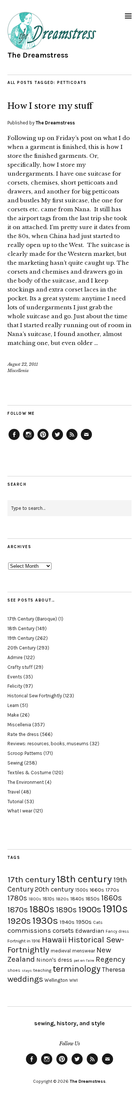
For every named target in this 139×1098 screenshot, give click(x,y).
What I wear (19, 811)
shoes (13, 970)
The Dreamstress (37, 55)
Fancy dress (117, 931)
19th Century (20, 638)
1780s (17, 897)
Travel (13, 792)
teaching (42, 970)
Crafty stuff (20, 667)
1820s (62, 899)
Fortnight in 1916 (23, 941)
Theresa (113, 969)
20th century (54, 889)
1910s (115, 908)
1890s (66, 909)
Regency (110, 959)
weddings (25, 979)
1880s (41, 909)
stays (27, 970)
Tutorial (15, 801)
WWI (73, 980)
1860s (111, 897)
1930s (45, 920)
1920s (19, 921)
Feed (71, 439)
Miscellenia (18, 370)
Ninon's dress (54, 960)
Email (86, 439)
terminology (76, 969)
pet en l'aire (84, 960)
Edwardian (89, 930)
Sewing (15, 763)
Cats (98, 922)
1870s (17, 909)
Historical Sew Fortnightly (34, 695)
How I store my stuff (50, 106)
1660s (97, 890)
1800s (35, 899)
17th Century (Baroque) (32, 619)
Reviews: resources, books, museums (48, 743)
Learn (13, 705)
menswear (83, 951)
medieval (61, 951)
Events (14, 677)
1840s (77, 899)
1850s (93, 899)
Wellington (56, 980)
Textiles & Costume (29, 772)
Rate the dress (23, 734)
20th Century (21, 648)
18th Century (20, 628)
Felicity (14, 686)
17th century (31, 879)
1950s (84, 921)
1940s (67, 922)
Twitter (57, 439)
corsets (63, 930)
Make (13, 715)
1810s (48, 899)
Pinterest (43, 439)
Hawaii (54, 940)
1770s (112, 890)
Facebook (14, 439)
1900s (89, 909)
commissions (29, 930)
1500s (81, 890)
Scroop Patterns (24, 753)
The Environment (25, 782)
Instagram (28, 439)
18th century (84, 879)
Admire (15, 657)
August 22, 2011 (22, 364)
